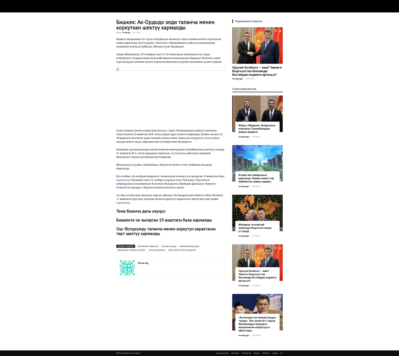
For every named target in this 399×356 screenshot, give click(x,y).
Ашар (275, 353)
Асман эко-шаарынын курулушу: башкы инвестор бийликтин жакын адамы (256, 178)
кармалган (123, 180)
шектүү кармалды (157, 250)
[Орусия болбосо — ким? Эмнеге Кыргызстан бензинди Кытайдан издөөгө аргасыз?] (257, 45)
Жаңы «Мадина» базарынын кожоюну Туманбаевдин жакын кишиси (256, 128)
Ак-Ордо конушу (169, 246)
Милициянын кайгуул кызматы (131, 250)
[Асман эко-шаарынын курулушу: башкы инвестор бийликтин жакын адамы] (257, 163)
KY (282, 353)
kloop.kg (126, 32)
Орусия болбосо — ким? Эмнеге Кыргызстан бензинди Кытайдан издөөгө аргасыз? (257, 71)
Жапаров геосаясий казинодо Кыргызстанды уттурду (255, 228)
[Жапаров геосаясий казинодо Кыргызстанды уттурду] (257, 213)
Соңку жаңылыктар (244, 88)
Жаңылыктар (222, 353)
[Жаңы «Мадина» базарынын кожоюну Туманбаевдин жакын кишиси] (257, 113)
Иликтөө (235, 353)
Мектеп (266, 353)
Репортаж (246, 353)
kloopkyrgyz (237, 78)
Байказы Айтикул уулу (189, 246)
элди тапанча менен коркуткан (182, 250)
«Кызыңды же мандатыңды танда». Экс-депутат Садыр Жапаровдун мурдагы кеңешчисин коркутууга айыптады (257, 324)
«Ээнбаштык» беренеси (147, 246)
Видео (257, 353)
